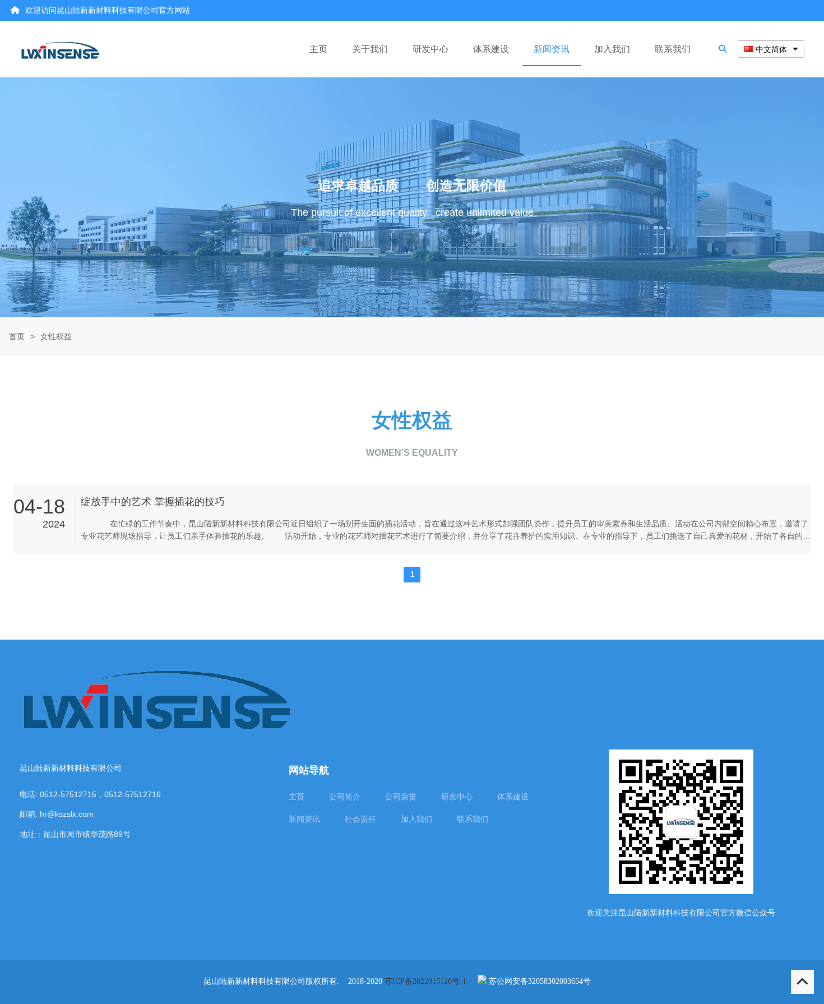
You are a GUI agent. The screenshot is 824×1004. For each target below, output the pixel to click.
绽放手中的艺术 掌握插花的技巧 (153, 501)
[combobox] (771, 49)
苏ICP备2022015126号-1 (425, 981)
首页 (17, 336)
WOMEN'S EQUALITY (412, 452)
